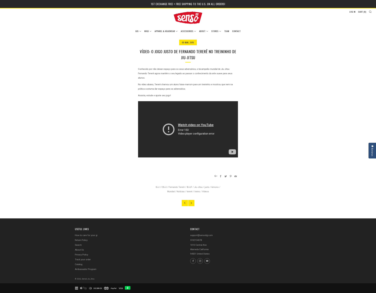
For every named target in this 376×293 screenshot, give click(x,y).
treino (197, 191)
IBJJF (189, 187)
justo (207, 187)
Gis (137, 31)
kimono (215, 187)
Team (226, 31)
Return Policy (81, 240)
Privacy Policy (81, 254)
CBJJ (164, 187)
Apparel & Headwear (165, 31)
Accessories (187, 31)
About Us (79, 249)
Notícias (181, 191)
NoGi (146, 31)
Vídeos (205, 191)
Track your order (83, 259)
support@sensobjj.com (201, 235)
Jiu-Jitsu (198, 187)
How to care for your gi (86, 235)
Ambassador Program (85, 269)
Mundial (171, 191)
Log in (352, 11)
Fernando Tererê (177, 187)
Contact (236, 31)
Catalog (78, 264)
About (202, 31)
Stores (214, 31)
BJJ (158, 187)
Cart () (362, 11)
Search (78, 245)
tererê (189, 191)
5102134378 (196, 240)
